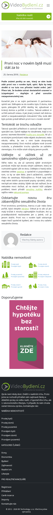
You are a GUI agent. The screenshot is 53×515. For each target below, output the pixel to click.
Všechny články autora (32, 239)
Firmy (4, 452)
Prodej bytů (6, 418)
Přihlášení (6, 491)
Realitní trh (6, 469)
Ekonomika (6, 457)
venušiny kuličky (34, 189)
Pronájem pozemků (10, 439)
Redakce (24, 74)
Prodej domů (7, 422)
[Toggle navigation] (48, 5)
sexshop (20, 171)
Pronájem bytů (8, 431)
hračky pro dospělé (35, 134)
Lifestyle (5, 473)
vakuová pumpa (21, 192)
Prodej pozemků (9, 427)
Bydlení (4, 461)
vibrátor (25, 208)
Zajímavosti (6, 465)
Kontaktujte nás (8, 503)
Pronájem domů (9, 435)
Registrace (6, 487)
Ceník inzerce (7, 495)
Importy (5, 499)
